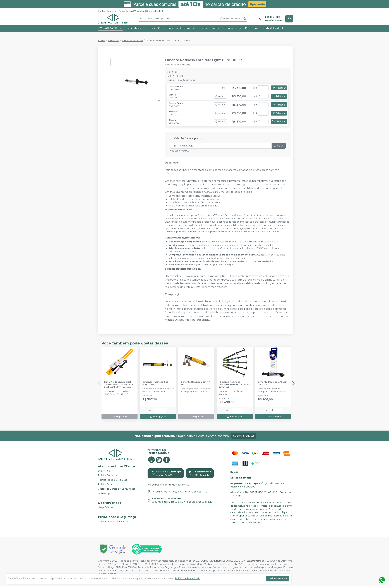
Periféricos (251, 28)
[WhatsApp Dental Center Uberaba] (151, 459)
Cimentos (113, 40)
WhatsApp (139, 11)
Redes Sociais (126, 11)
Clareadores (165, 28)
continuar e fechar (277, 578)
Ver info (221, 88)
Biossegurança (232, 28)
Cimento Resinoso (132, 40)
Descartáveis (134, 28)
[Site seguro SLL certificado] (113, 549)
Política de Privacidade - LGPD (114, 521)
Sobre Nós (112, 11)
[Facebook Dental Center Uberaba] (166, 459)
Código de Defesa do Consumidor (116, 488)
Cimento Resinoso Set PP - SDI (196, 383)
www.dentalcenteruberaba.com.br (171, 560)
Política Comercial (108, 475)
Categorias (110, 28)
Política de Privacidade (187, 578)
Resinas (150, 28)
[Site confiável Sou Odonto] (146, 549)
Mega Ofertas (105, 507)
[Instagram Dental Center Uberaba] (159, 459)
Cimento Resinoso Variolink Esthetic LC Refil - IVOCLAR (234, 385)
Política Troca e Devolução (112, 480)
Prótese (215, 28)
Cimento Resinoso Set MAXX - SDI (155, 383)
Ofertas (101, 11)
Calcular (279, 145)
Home (101, 40)
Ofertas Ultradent (154, 11)
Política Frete (105, 484)
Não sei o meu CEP (180, 150)
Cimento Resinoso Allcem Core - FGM (272, 383)
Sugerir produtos (243, 435)
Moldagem (183, 28)
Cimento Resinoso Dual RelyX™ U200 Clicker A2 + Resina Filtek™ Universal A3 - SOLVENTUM (118, 385)
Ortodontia (200, 28)
